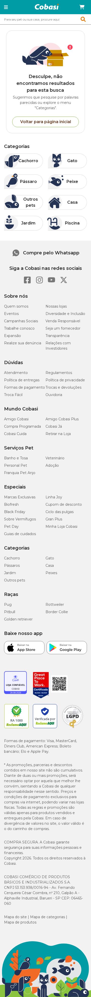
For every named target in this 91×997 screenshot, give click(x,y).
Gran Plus (54, 519)
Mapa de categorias (47, 917)
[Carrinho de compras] (82, 7)
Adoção (52, 465)
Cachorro (12, 558)
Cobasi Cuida (15, 433)
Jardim (10, 573)
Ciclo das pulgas (60, 512)
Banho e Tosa (16, 458)
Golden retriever (18, 619)
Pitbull (9, 612)
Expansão (12, 335)
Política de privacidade (65, 380)
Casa (50, 565)
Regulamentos (59, 372)
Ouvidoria (54, 394)
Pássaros (12, 565)
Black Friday (14, 512)
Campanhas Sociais (21, 321)
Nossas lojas (56, 306)
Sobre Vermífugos (20, 519)
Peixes (51, 573)
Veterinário (55, 458)
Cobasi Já (54, 426)
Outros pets (14, 580)
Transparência (58, 335)
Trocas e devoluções (63, 387)
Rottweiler (55, 604)
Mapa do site (15, 917)
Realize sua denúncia (22, 343)
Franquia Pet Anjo (19, 473)
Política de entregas (21, 380)
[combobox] (45, 19)
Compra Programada (22, 426)
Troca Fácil (13, 394)
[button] (6, 7)
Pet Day (11, 526)
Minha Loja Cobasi (61, 526)
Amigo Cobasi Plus (62, 419)
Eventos (11, 313)
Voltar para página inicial (45, 121)
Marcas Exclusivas (19, 497)
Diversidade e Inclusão (65, 313)
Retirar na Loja (58, 433)
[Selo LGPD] (72, 728)
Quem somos (16, 306)
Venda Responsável (63, 321)
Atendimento (16, 372)
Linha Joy (54, 497)
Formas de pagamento (24, 387)
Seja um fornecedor (63, 328)
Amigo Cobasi (16, 419)
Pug (8, 604)
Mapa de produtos (20, 922)
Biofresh (11, 504)
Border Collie (57, 612)
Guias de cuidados (20, 534)
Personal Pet (15, 465)
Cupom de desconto (64, 504)
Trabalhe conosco (19, 328)
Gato (50, 558)
